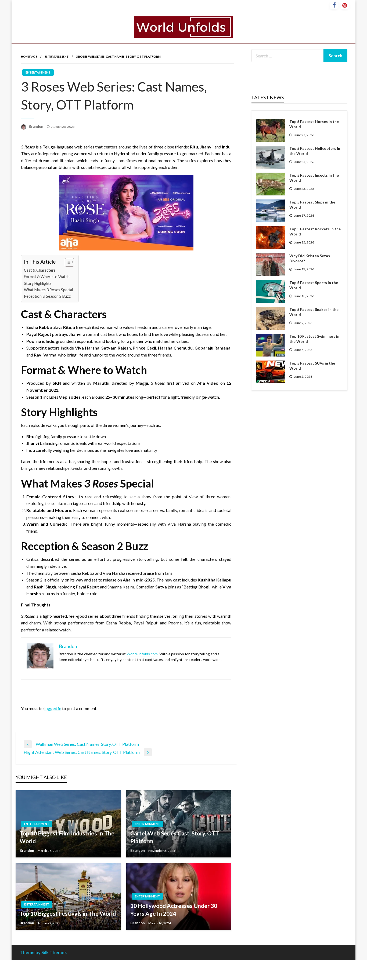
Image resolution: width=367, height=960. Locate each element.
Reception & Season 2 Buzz (47, 296)
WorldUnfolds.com (142, 654)
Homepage (29, 56)
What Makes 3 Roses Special (48, 290)
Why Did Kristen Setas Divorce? (309, 258)
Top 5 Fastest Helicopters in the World (314, 151)
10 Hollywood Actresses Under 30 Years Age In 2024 (173, 909)
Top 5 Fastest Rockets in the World (315, 232)
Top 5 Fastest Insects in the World (314, 178)
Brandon (36, 126)
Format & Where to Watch (47, 276)
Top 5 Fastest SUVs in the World (312, 366)
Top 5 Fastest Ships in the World (312, 205)
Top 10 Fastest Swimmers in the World (314, 339)
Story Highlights (38, 283)
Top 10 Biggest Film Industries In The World (67, 837)
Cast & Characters (40, 270)
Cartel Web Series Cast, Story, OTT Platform (174, 837)
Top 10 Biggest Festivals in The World (68, 913)
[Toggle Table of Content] (67, 262)
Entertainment (57, 56)
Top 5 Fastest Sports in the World (313, 285)
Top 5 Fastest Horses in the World (314, 124)
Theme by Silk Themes (43, 952)
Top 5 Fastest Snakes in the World (314, 312)
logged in (52, 708)
